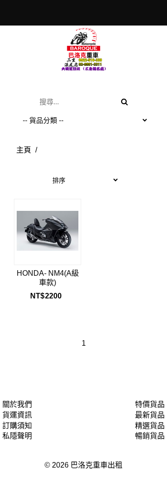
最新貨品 (150, 415)
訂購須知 (17, 426)
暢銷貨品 (150, 436)
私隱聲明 (17, 436)
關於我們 (17, 404)
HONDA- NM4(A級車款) (48, 277)
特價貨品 (150, 404)
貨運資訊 (17, 415)
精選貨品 (150, 426)
